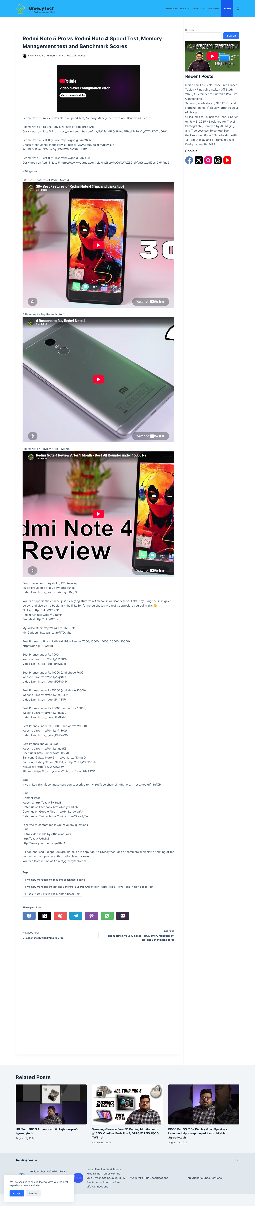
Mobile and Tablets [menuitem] (177, 8)
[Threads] (218, 160)
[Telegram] (75, 916)
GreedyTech (42, 8)
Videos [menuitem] (227, 8)
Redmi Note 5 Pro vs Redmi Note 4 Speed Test (52, 893)
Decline (33, 1193)
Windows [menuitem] (213, 8)
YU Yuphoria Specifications (204, 1178)
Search (189, 30)
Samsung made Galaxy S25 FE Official (210, 103)
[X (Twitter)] (44, 916)
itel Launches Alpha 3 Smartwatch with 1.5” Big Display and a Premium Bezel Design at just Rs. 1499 (211, 139)
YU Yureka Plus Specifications (149, 1178)
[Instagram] (208, 160)
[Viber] (91, 916)
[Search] (238, 8)
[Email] (122, 916)
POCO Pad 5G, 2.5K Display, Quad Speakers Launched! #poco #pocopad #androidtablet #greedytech (197, 1133)
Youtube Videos (76, 55)
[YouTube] (227, 160)
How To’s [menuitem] (198, 8)
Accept (17, 1193)
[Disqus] (98, 1004)
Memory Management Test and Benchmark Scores (55, 879)
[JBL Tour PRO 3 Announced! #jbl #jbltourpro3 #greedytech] (51, 1104)
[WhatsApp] (107, 916)
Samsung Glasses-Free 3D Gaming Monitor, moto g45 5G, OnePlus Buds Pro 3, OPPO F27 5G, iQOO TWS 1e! (125, 1133)
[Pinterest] (60, 916)
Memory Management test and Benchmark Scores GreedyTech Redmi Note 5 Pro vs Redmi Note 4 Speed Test (89, 886)
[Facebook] (29, 916)
